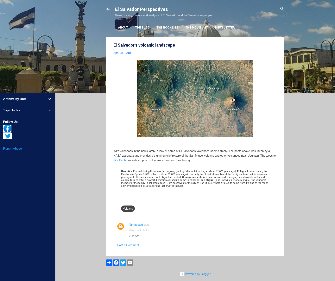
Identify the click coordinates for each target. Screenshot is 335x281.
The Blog (142, 27)
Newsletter (225, 27)
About (123, 27)
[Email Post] (123, 200)
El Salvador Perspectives (141, 9)
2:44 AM (134, 236)
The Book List (167, 27)
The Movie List (196, 27)
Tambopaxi (136, 224)
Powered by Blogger (197, 274)
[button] (274, 45)
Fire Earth (119, 160)
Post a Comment (128, 245)
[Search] (282, 9)
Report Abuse (12, 148)
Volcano (128, 208)
